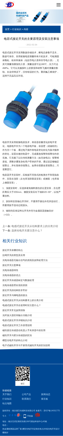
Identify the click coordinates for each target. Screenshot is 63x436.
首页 (7, 29)
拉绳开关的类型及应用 (13, 255)
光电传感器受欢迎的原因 (14, 285)
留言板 (44, 399)
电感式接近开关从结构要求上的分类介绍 (34, 226)
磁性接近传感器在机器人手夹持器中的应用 (23, 330)
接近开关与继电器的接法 (14, 295)
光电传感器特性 (10, 270)
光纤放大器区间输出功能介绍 (17, 315)
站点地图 (6, 403)
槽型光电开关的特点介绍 (14, 340)
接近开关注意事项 (11, 265)
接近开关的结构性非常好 (14, 290)
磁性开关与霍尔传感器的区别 (17, 335)
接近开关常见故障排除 (13, 310)
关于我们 (6, 394)
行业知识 (16, 29)
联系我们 (26, 399)
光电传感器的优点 (11, 275)
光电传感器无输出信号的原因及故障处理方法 (25, 260)
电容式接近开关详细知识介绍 (17, 320)
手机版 (30, 416)
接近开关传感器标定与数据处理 (18, 280)
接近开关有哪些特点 (12, 250)
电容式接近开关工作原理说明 (17, 325)
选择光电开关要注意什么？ (26, 230)
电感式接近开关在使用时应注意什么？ (21, 305)
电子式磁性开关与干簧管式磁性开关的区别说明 (26, 345)
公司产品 (26, 394)
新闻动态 (45, 394)
